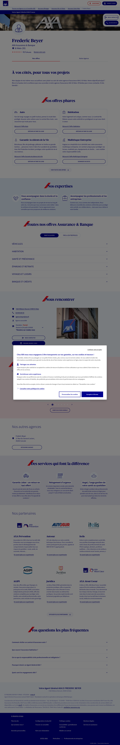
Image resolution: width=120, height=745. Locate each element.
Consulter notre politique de (32, 389)
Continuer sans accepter (94, 349)
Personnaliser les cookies (70, 394)
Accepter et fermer (92, 394)
